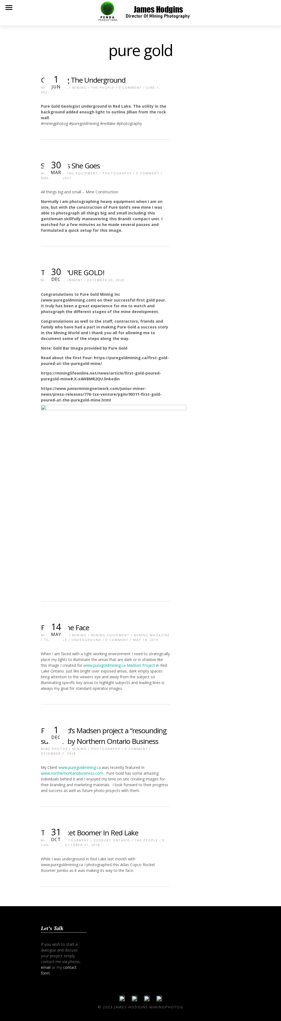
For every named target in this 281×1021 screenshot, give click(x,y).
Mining (79, 87)
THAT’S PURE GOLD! (72, 272)
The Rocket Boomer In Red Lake (89, 833)
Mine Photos (54, 749)
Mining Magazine (152, 635)
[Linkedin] (147, 999)
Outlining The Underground (83, 80)
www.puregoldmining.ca (79, 767)
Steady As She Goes (70, 166)
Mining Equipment (79, 173)
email (45, 967)
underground (86, 640)
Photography (117, 173)
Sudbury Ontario (112, 840)
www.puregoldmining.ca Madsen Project (118, 665)
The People (102, 87)
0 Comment (130, 87)
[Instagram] (159, 999)
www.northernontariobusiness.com (72, 773)
